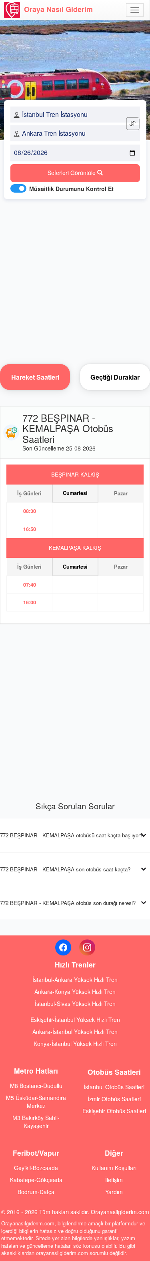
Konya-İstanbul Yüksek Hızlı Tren (75, 1044)
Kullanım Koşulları (114, 1168)
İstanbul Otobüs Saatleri (114, 1087)
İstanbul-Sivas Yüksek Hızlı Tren (75, 1004)
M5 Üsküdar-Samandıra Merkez (36, 1102)
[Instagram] (87, 947)
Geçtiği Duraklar (115, 377)
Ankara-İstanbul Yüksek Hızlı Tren (75, 1032)
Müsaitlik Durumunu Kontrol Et (71, 189)
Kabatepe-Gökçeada (36, 1180)
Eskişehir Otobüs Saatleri (114, 1111)
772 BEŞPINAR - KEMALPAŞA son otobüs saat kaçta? (65, 869)
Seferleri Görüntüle (72, 173)
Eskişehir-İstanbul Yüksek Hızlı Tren (75, 1020)
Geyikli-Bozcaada (36, 1168)
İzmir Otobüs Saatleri (114, 1099)
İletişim (114, 1180)
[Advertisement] (75, 279)
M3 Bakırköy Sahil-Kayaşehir (36, 1122)
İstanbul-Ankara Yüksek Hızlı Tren (75, 979)
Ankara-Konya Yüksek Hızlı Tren (75, 991)
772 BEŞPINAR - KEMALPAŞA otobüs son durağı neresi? (68, 903)
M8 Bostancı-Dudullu (36, 1086)
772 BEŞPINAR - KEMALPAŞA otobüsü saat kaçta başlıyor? (71, 835)
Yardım (114, 1192)
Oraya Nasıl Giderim (58, 9)
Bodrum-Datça (36, 1192)
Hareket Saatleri (35, 377)
